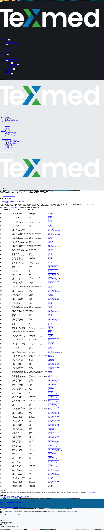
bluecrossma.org (51, 228)
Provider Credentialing (9, 134)
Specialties (4, 121)
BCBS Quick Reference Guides (13, 141)
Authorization (9, 146)
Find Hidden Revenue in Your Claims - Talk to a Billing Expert (48, 2)
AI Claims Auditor (8, 138)
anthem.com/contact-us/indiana (53, 274)
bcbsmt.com (50, 243)
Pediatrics (6, 129)
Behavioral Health (8, 122)
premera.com (50, 387)
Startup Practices (8, 118)
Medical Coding (8, 148)
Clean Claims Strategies (11, 143)
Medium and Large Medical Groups (11, 120)
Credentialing (9, 145)
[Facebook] (0, 495)
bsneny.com (50, 304)
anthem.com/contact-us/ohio (53, 269)
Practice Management (9, 144)
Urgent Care (7, 126)
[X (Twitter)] (2, 495)
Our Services (4, 131)
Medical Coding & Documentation (11, 133)
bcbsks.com (50, 247)
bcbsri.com (50, 242)
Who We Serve (5, 117)
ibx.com (49, 331)
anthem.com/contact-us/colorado (54, 350)
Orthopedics (7, 128)
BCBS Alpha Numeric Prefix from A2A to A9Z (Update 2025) (12, 504)
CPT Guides (9, 149)
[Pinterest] (3, 495)
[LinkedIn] (5, 495)
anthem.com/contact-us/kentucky (54, 285)
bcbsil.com (50, 216)
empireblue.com (51, 259)
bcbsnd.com (50, 310)
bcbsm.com (50, 262)
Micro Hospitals (8, 123)
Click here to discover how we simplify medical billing (10, 514)
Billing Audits (10, 147)
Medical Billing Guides (6, 139)
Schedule (97, 2)
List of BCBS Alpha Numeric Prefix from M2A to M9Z (13, 201)
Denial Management (11, 142)
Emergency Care (8, 124)
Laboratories (7, 130)
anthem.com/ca (50, 229)
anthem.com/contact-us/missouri (54, 291)
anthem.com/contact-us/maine (53, 265)
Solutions (4, 136)
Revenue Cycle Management (10, 132)
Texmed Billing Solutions (16, 207)
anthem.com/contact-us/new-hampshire (55, 352)
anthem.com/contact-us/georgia (53, 273)
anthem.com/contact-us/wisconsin (54, 230)
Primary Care (7, 127)
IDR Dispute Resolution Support (11, 135)
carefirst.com (50, 312)
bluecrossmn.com (51, 257)
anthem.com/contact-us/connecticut (54, 448)
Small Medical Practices (9, 119)
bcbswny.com (50, 224)
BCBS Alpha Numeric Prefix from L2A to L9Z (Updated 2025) (13, 502)
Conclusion (7, 202)
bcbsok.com (50, 348)
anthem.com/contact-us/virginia (53, 266)
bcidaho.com (50, 314)
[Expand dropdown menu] (12, 139)
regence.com (50, 222)
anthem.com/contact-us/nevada (53, 379)
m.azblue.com (50, 226)
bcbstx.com (50, 218)
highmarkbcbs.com (51, 282)
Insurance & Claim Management (11, 140)
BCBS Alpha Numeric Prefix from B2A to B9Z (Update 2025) (12, 507)
